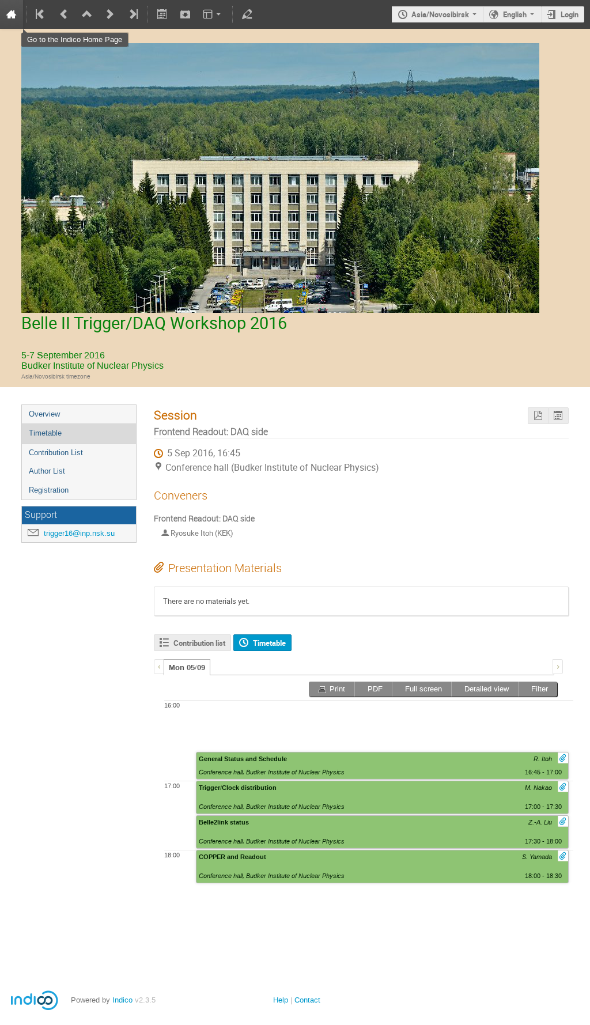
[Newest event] (132, 14)
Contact (307, 1000)
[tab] (187, 667)
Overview (44, 414)
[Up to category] (87, 14)
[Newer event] (110, 14)
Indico (122, 1000)
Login (569, 14)
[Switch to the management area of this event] (247, 14)
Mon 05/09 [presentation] (187, 668)
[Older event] (63, 14)
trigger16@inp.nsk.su (79, 533)
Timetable (45, 433)
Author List (47, 471)
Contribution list (199, 643)
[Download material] (184, 14)
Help (280, 1000)
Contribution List (56, 452)
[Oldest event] (40, 14)
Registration (49, 490)
